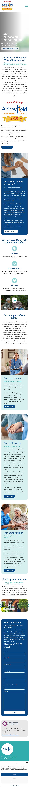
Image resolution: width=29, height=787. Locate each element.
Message (6, 691)
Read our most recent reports (10, 735)
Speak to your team (10, 231)
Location (6, 678)
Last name (6, 657)
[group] (14, 605)
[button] (27, 763)
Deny (14, 778)
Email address (7, 664)
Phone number (7, 671)
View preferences (14, 781)
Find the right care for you (10, 48)
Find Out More (7, 147)
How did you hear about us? (10, 684)
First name (6, 651)
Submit (14, 712)
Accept (14, 774)
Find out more (9, 406)
